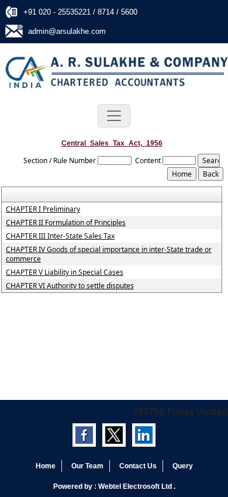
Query (182, 466)
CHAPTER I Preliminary (43, 209)
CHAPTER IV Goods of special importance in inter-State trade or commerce (109, 254)
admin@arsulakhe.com (67, 31)
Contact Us (138, 466)
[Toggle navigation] (114, 115)
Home (46, 466)
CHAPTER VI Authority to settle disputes (70, 286)
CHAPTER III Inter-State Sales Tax (60, 236)
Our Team (87, 466)
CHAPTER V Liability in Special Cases (64, 272)
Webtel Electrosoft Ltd (136, 486)
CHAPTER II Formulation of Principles (66, 222)
